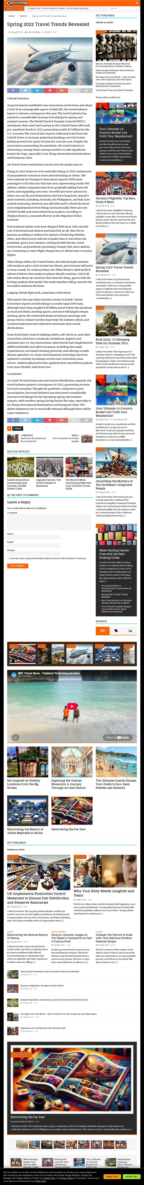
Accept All (132, 1177)
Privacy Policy (66, 1178)
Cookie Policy (49, 1178)
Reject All (112, 1177)
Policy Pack (40, 1181)
